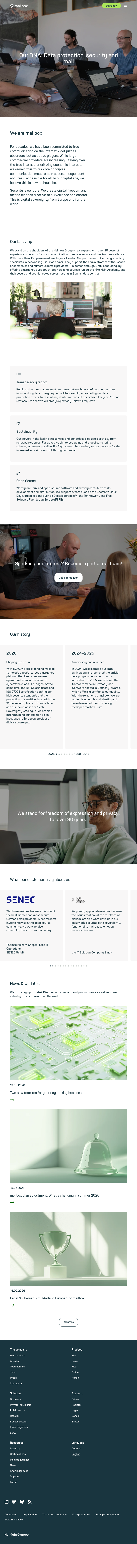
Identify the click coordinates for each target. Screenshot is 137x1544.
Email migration (19, 1427)
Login (75, 1410)
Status (76, 1421)
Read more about (68, 1104)
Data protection (81, 1514)
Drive (75, 1361)
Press (13, 1377)
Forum (13, 1482)
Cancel (76, 1416)
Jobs (13, 1372)
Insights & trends (20, 1459)
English (76, 1454)
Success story (18, 1421)
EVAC (13, 1432)
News (13, 1465)
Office (75, 1372)
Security (15, 1448)
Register (76, 1405)
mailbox (19, 6)
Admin (75, 1377)
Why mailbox (17, 1355)
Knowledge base (19, 1471)
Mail (74, 1355)
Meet (74, 1366)
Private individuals (20, 1405)
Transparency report (107, 1514)
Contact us (16, 1383)
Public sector (17, 1410)
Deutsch (76, 1448)
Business (15, 1399)
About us (15, 1361)
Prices (75, 1399)
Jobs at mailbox (68, 577)
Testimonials (17, 1366)
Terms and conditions (54, 1514)
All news (68, 1322)
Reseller (14, 1416)
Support (14, 1476)
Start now (111, 6)
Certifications (18, 1454)
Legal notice (30, 1514)
